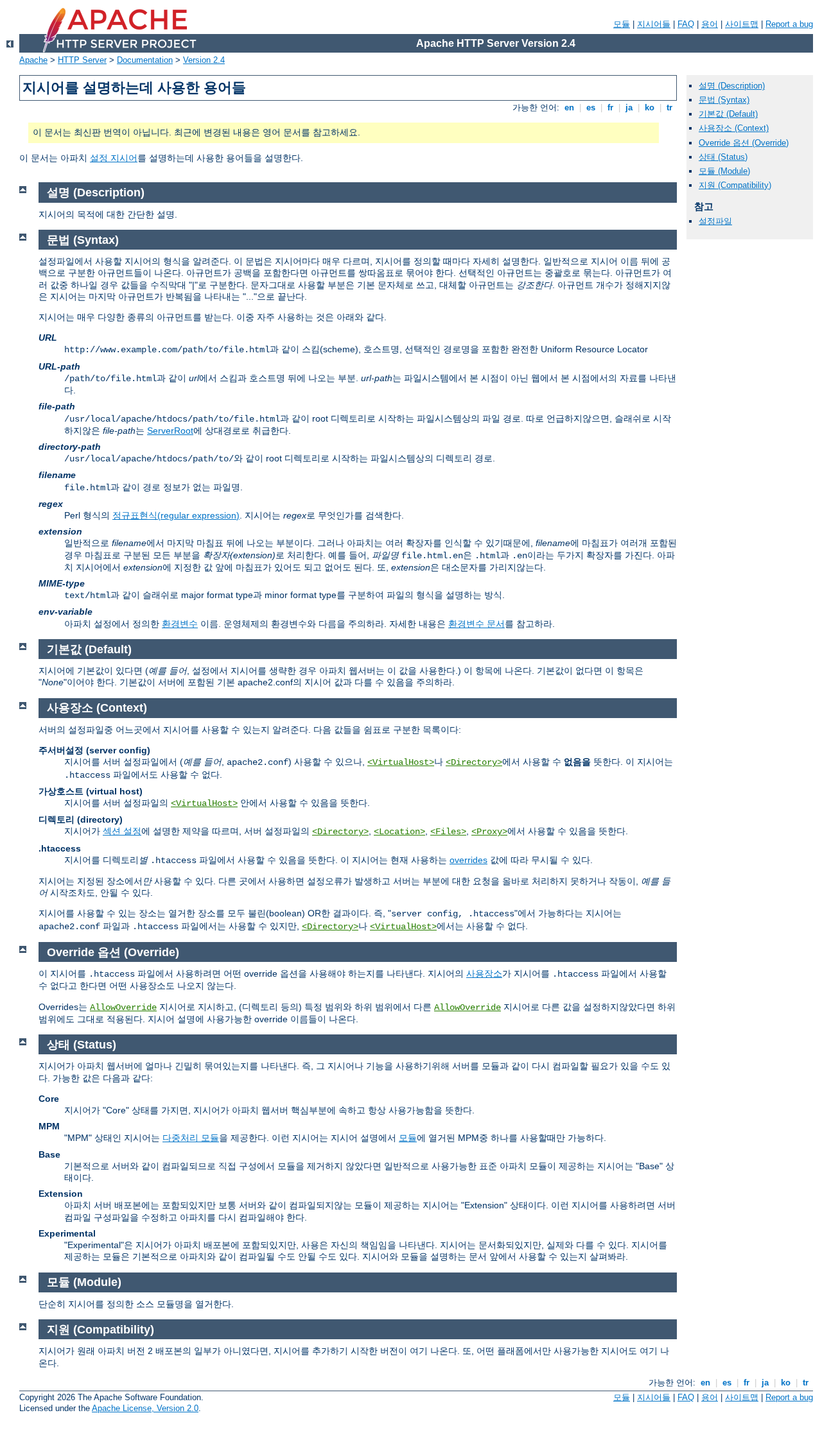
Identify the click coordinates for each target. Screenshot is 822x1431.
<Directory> (474, 762)
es (591, 107)
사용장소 (484, 973)
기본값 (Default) (728, 114)
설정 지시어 (113, 158)
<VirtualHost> (400, 762)
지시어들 (653, 24)
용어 (709, 24)
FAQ (686, 24)
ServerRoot (170, 430)
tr (669, 107)
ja (629, 107)
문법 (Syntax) (724, 100)
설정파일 (715, 221)
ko (649, 107)
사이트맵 (741, 24)
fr (610, 107)
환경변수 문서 (476, 624)
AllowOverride (123, 1007)
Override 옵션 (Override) (744, 143)
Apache (33, 60)
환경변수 (180, 624)
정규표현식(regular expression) (176, 515)
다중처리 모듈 (190, 1138)
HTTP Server (82, 60)
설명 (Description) (732, 85)
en (569, 107)
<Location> (399, 832)
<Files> (448, 832)
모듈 (621, 24)
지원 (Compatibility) (735, 185)
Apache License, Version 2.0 (145, 1408)
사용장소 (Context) (734, 128)
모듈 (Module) (724, 171)
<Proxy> (489, 832)
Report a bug (789, 24)
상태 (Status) (723, 157)
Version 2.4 (204, 60)
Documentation (145, 60)
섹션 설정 (122, 831)
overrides (468, 860)
